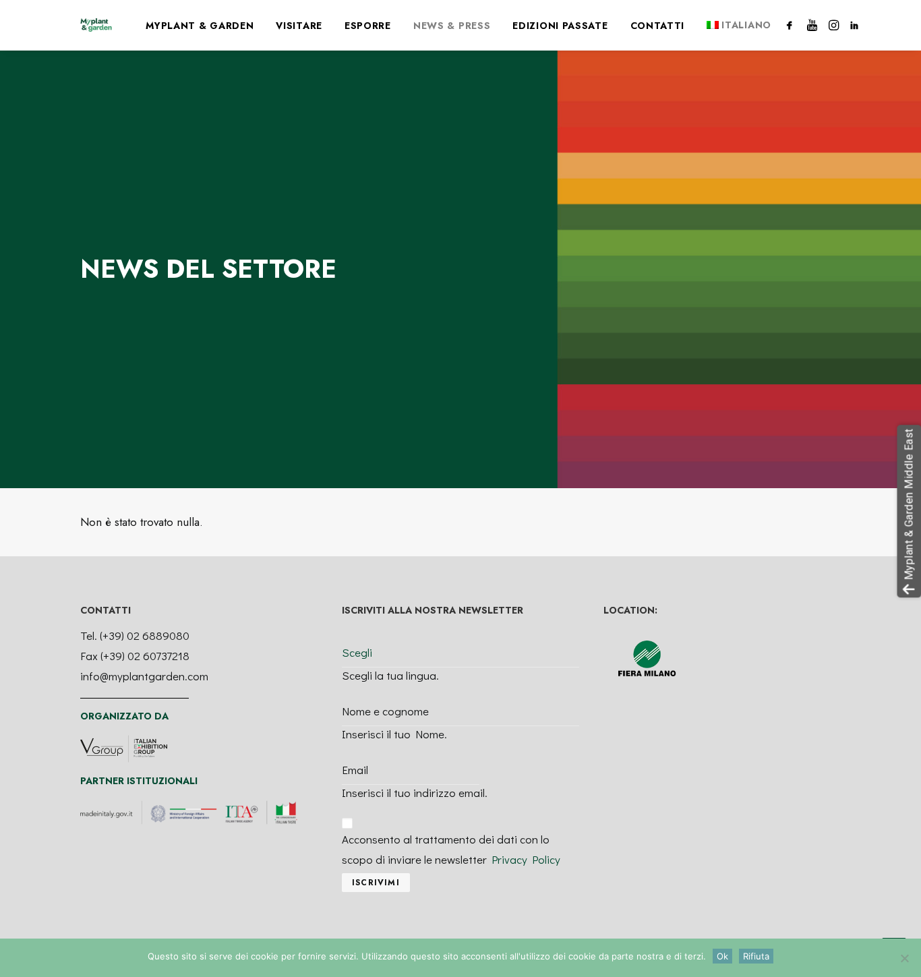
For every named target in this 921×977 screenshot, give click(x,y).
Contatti (657, 25)
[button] (791, 25)
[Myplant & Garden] (96, 25)
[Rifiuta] (904, 958)
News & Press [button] (451, 25)
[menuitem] (199, 26)
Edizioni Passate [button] (559, 25)
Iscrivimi (376, 883)
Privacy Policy (526, 859)
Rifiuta (756, 956)
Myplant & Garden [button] (200, 25)
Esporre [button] (368, 25)
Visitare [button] (299, 25)
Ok (722, 956)
